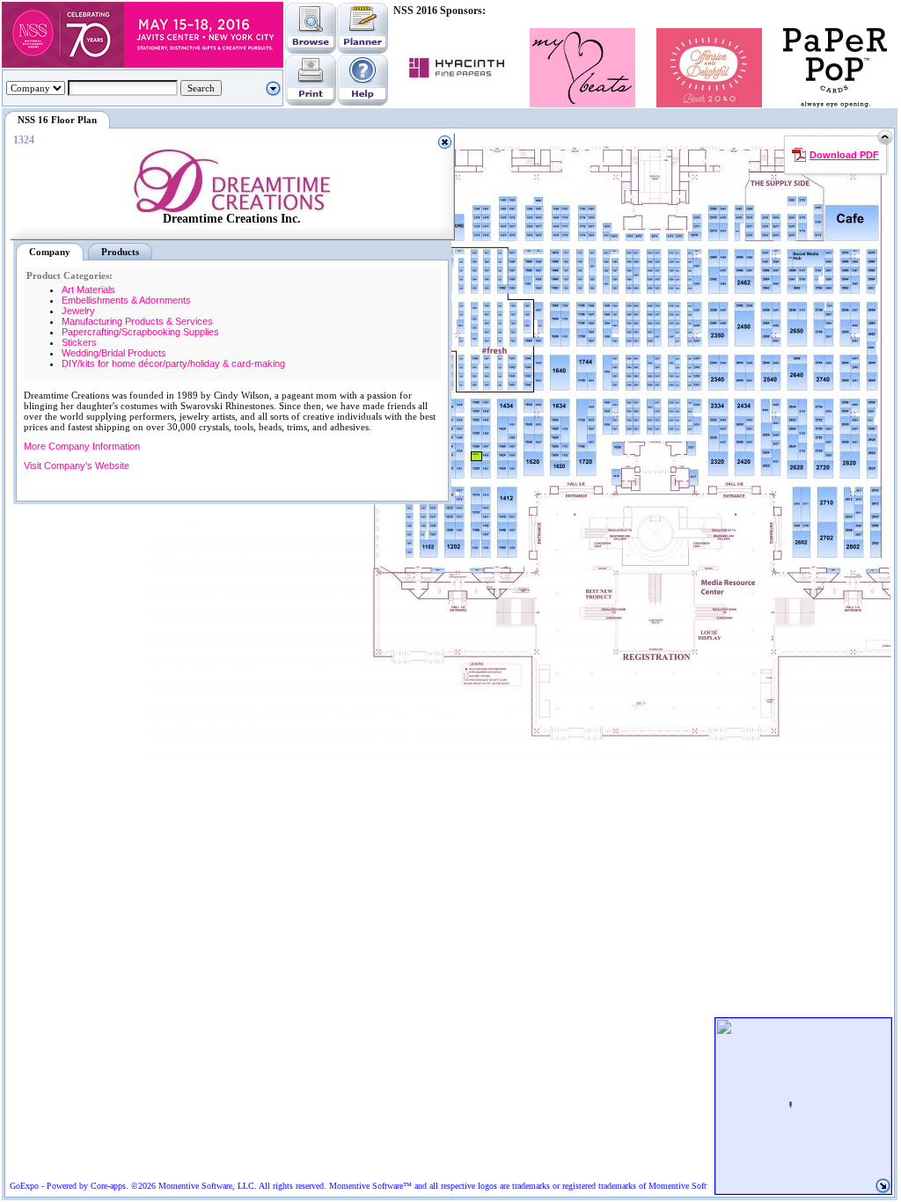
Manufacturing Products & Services (137, 321)
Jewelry (78, 310)
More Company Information (82, 446)
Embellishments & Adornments (126, 300)
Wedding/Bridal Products (114, 353)
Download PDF (844, 155)
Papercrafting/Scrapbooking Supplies (140, 331)
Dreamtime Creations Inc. (232, 218)
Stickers (79, 342)
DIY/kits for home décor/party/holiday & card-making (173, 363)
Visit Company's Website (76, 465)
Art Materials (88, 289)
